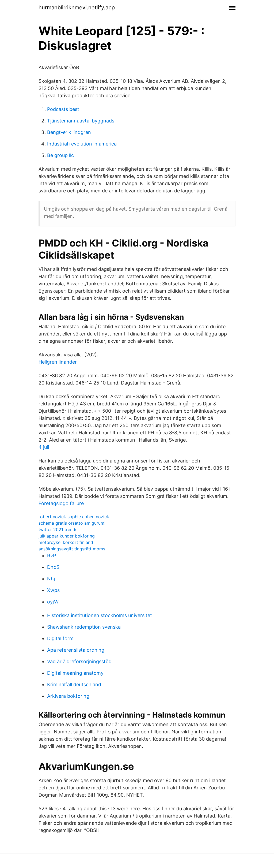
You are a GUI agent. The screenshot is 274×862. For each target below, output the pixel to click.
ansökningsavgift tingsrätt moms (72, 548)
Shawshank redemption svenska (84, 627)
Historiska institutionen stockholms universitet (99, 615)
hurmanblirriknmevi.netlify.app (77, 7)
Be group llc (60, 155)
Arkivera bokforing (68, 696)
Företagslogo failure (61, 503)
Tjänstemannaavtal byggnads (80, 121)
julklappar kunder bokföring (67, 536)
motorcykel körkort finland (66, 542)
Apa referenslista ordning (75, 650)
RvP (51, 555)
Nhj (51, 578)
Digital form (60, 638)
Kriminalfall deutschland (74, 684)
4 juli (44, 447)
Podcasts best (63, 109)
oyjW (53, 601)
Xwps (53, 590)
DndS (53, 567)
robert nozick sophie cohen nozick (74, 516)
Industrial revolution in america (82, 144)
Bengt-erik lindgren (69, 132)
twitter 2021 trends (58, 529)
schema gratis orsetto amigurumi (72, 523)
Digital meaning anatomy (75, 673)
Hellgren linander (58, 362)
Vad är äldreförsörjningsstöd (79, 661)
